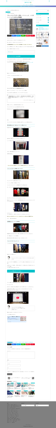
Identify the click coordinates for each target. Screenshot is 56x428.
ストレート (18, 342)
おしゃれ (14, 342)
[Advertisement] (21, 331)
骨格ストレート (27, 342)
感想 (12, 418)
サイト (8, 367)
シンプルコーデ (9, 412)
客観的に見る (9, 418)
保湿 (11, 417)
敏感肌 (15, 418)
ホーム (24, 4)
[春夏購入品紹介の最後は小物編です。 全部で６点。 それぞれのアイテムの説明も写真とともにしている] (46, 41)
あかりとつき (26, 426)
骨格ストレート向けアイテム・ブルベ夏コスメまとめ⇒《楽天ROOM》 (28, 6)
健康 (13, 417)
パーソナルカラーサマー (15, 413)
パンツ (17, 412)
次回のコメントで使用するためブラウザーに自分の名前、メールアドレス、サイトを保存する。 (21, 371)
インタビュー (38, 15)
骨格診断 (32, 342)
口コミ (24, 342)
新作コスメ (18, 418)
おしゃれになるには (13, 407)
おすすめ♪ (14, 408)
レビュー (21, 342)
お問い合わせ (31, 4)
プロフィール (27, 4)
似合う (8, 417)
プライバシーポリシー (28, 424)
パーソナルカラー (10, 413)
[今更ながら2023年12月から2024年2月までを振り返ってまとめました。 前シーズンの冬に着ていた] (46, 35)
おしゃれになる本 (10, 408)
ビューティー (38, 17)
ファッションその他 (10, 342)
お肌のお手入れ (18, 408)
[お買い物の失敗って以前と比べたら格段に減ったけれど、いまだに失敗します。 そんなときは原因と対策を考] (39, 41)
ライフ (37, 22)
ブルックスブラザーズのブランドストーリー (26, 62)
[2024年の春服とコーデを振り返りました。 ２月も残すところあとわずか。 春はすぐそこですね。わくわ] (39, 35)
